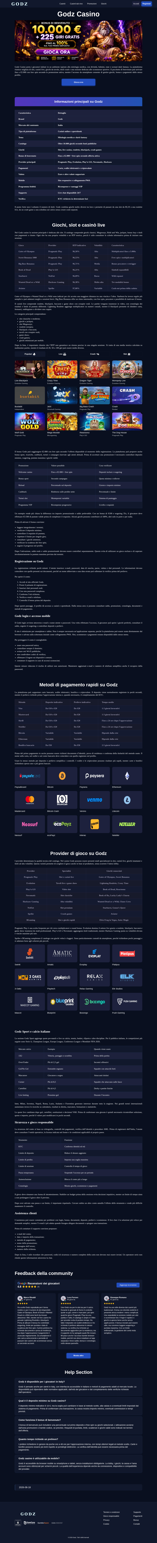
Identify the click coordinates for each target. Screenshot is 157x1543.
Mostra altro (78, 1355)
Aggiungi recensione (128, 1285)
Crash (93, 354)
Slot (125, 354)
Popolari (28, 354)
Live (60, 354)
